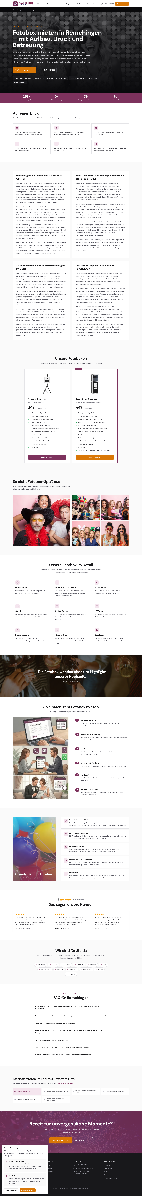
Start (39, 4)
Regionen (69, 4)
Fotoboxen (48, 4)
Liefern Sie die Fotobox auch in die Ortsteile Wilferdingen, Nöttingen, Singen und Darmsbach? (67, 1007)
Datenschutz (108, 1168)
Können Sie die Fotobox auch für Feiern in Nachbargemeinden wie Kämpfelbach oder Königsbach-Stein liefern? (68, 1031)
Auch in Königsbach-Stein (78, 78)
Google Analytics (14, 1176)
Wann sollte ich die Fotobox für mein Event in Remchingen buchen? (62, 1047)
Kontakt (93, 4)
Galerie (79, 4)
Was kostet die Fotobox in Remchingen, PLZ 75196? (55, 1023)
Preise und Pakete (19, 82)
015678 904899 (108, 4)
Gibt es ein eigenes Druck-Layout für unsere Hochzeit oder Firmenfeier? (63, 1055)
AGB (105, 1172)
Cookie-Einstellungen (111, 1178)
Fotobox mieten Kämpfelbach (44, 78)
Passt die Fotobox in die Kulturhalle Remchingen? (54, 1016)
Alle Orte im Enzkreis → (66, 1083)
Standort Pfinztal (61, 78)
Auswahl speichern (27, 1190)
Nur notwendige (11, 1190)
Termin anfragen (94, 78)
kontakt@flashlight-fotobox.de (86, 1168)
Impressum (107, 1165)
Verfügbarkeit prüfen (61, 1140)
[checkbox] (6, 1161)
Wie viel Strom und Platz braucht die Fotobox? (53, 1040)
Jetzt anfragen (122, 4)
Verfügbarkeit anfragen (24, 70)
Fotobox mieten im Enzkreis (22, 78)
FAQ (86, 4)
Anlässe (59, 4)
